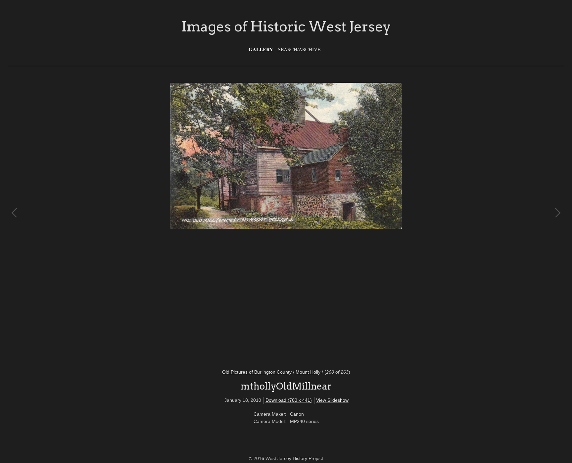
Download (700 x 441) (288, 400)
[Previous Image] (150, 221)
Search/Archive (299, 49)
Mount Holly (308, 372)
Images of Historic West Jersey (286, 26)
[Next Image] (421, 221)
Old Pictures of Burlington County (257, 372)
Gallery (261, 49)
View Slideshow (332, 400)
